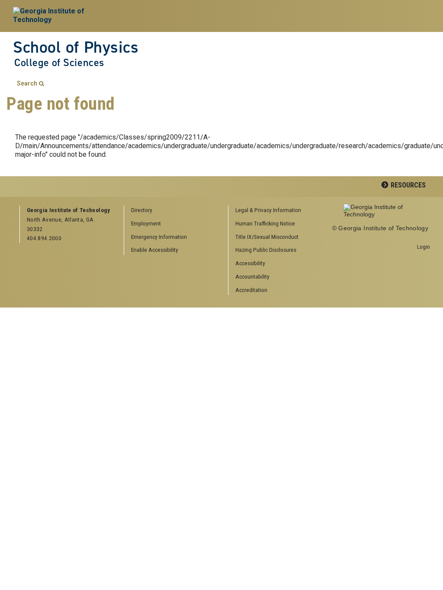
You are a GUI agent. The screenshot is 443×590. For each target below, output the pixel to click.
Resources (408, 185)
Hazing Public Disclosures (265, 249)
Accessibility (250, 263)
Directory (141, 209)
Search (27, 83)
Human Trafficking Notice (265, 223)
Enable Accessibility (154, 249)
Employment (146, 223)
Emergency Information (159, 236)
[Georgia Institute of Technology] (60, 16)
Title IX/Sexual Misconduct (267, 236)
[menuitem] (277, 211)
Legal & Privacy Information (268, 209)
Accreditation (251, 289)
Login (423, 246)
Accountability (252, 276)
